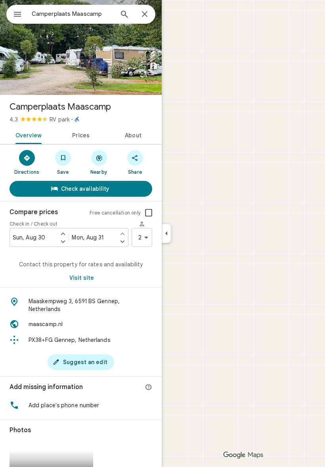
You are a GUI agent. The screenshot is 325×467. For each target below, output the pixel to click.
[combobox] (72, 14)
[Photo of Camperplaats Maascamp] (81, 47)
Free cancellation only (115, 213)
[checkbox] (148, 213)
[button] (81, 405)
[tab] (27, 134)
